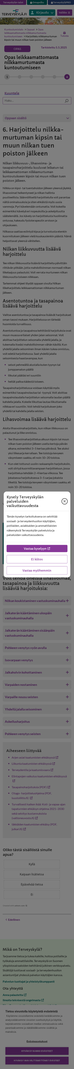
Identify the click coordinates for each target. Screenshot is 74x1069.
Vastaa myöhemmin (36, 570)
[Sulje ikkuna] (64, 501)
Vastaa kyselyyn (35, 548)
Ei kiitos (37, 559)
